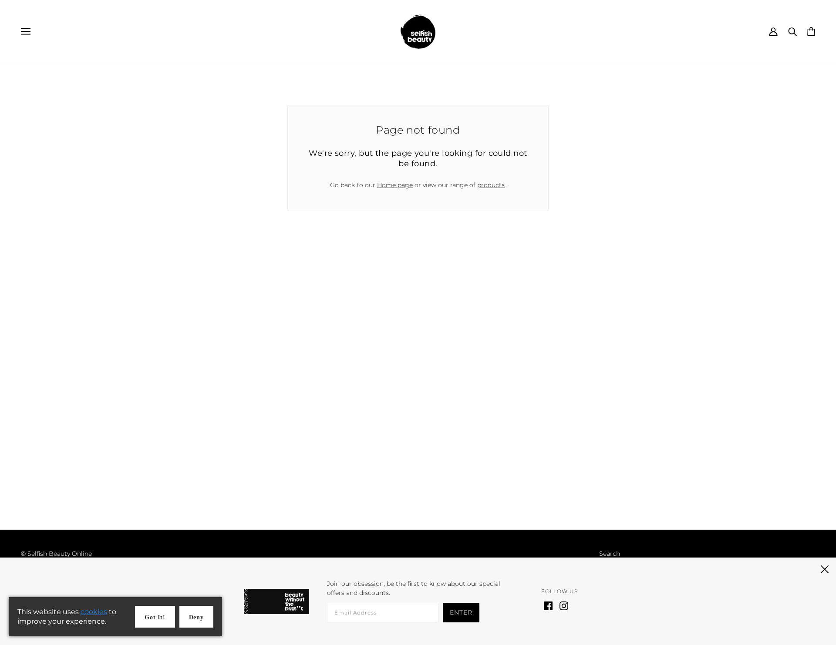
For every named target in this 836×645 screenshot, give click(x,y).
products (491, 185)
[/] (418, 31)
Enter (461, 612)
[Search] (792, 31)
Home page (395, 185)
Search (609, 554)
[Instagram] (564, 605)
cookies (94, 612)
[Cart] (811, 31)
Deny (196, 617)
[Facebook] (548, 605)
